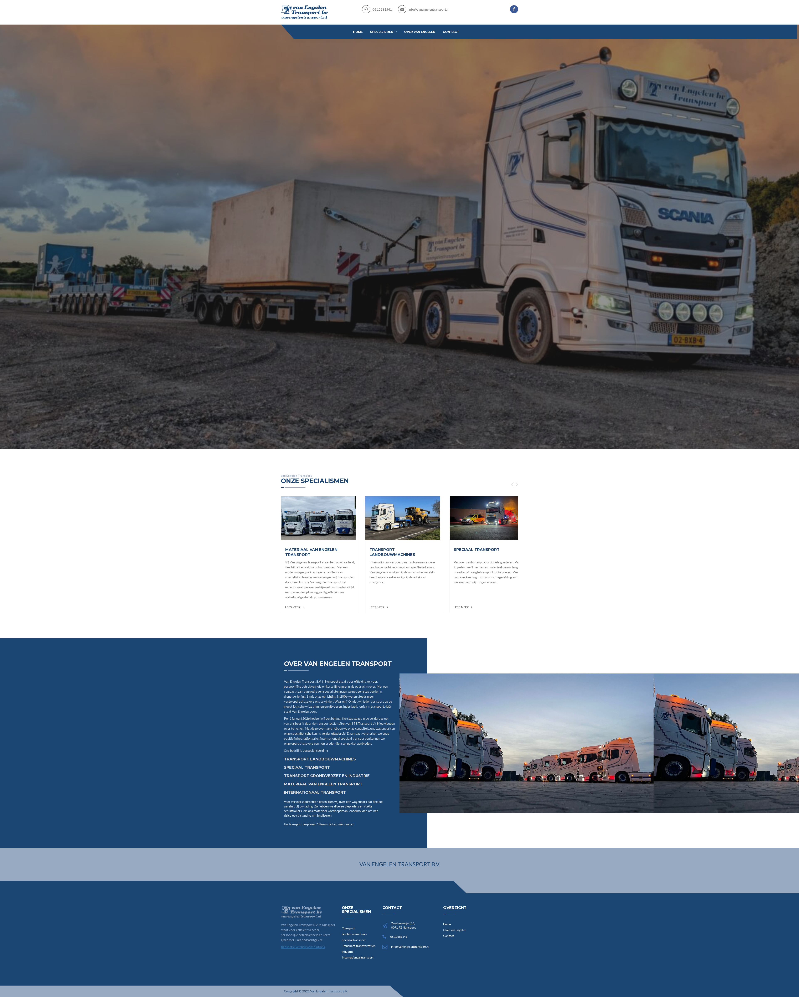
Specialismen (382, 32)
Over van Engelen (419, 32)
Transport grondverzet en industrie (359, 948)
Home (358, 32)
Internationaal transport (357, 957)
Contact (451, 32)
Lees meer (293, 607)
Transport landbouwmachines (354, 931)
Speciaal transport (354, 940)
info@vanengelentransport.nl (428, 9)
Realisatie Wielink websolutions (303, 947)
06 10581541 (382, 9)
